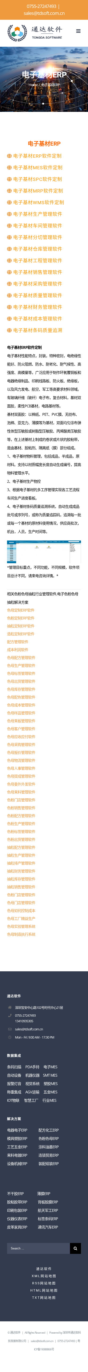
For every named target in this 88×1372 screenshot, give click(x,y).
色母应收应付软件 (21, 736)
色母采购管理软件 (21, 744)
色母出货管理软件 (21, 681)
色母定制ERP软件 (20, 610)
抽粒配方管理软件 (21, 847)
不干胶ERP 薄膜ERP (28, 1193)
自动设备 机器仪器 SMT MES (32, 1075)
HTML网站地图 (44, 1290)
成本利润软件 (17, 649)
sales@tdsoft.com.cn (44, 13)
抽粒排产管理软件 (21, 863)
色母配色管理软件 (21, 697)
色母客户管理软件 (21, 728)
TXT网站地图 (44, 1297)
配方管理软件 (17, 641)
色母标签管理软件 (21, 673)
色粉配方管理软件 (21, 815)
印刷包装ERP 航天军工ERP (32, 1210)
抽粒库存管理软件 (21, 879)
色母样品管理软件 (21, 713)
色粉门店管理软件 (21, 800)
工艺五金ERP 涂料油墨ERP (33, 1146)
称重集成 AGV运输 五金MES (32, 1092)
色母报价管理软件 (21, 752)
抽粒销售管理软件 (21, 886)
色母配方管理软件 (21, 657)
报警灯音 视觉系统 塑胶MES (32, 1083)
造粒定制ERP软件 (20, 633)
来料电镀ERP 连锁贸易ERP (33, 1155)
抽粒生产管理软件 (21, 855)
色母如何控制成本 (21, 910)
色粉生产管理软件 (21, 823)
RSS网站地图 (44, 1283)
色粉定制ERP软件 (20, 618)
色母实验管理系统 (21, 926)
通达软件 (44, 1269)
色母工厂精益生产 (21, 918)
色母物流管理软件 (21, 760)
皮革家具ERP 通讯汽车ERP (32, 1227)
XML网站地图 (44, 1276)
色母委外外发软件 (21, 784)
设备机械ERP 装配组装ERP (33, 1163)
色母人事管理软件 (21, 768)
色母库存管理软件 (21, 689)
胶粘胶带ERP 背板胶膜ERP (32, 1202)
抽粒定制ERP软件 (20, 626)
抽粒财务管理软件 (21, 871)
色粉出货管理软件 (21, 839)
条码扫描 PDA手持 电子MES (32, 1066)
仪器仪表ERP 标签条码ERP (32, 1218)
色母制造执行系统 (21, 934)
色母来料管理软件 (21, 792)
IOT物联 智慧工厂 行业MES (31, 1100)
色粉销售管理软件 (21, 807)
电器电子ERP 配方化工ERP (33, 1130)
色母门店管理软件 (21, 902)
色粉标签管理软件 (21, 831)
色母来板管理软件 (21, 720)
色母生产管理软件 (21, 665)
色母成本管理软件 (21, 705)
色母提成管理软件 (21, 776)
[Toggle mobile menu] (78, 31)
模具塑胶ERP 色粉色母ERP (33, 1138)
